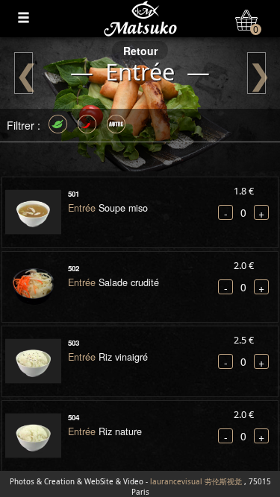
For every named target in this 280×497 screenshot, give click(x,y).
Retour (140, 50)
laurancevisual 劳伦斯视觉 (196, 482)
